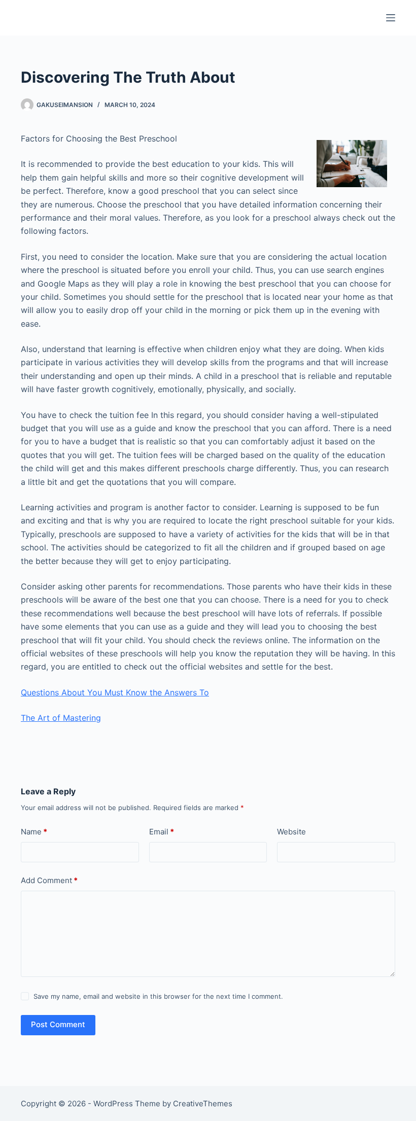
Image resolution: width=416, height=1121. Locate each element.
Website (291, 831)
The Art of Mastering (61, 718)
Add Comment (49, 880)
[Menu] (390, 17)
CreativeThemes (202, 1103)
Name (34, 831)
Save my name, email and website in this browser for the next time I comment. (158, 996)
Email (161, 831)
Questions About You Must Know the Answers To (115, 692)
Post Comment (58, 1024)
